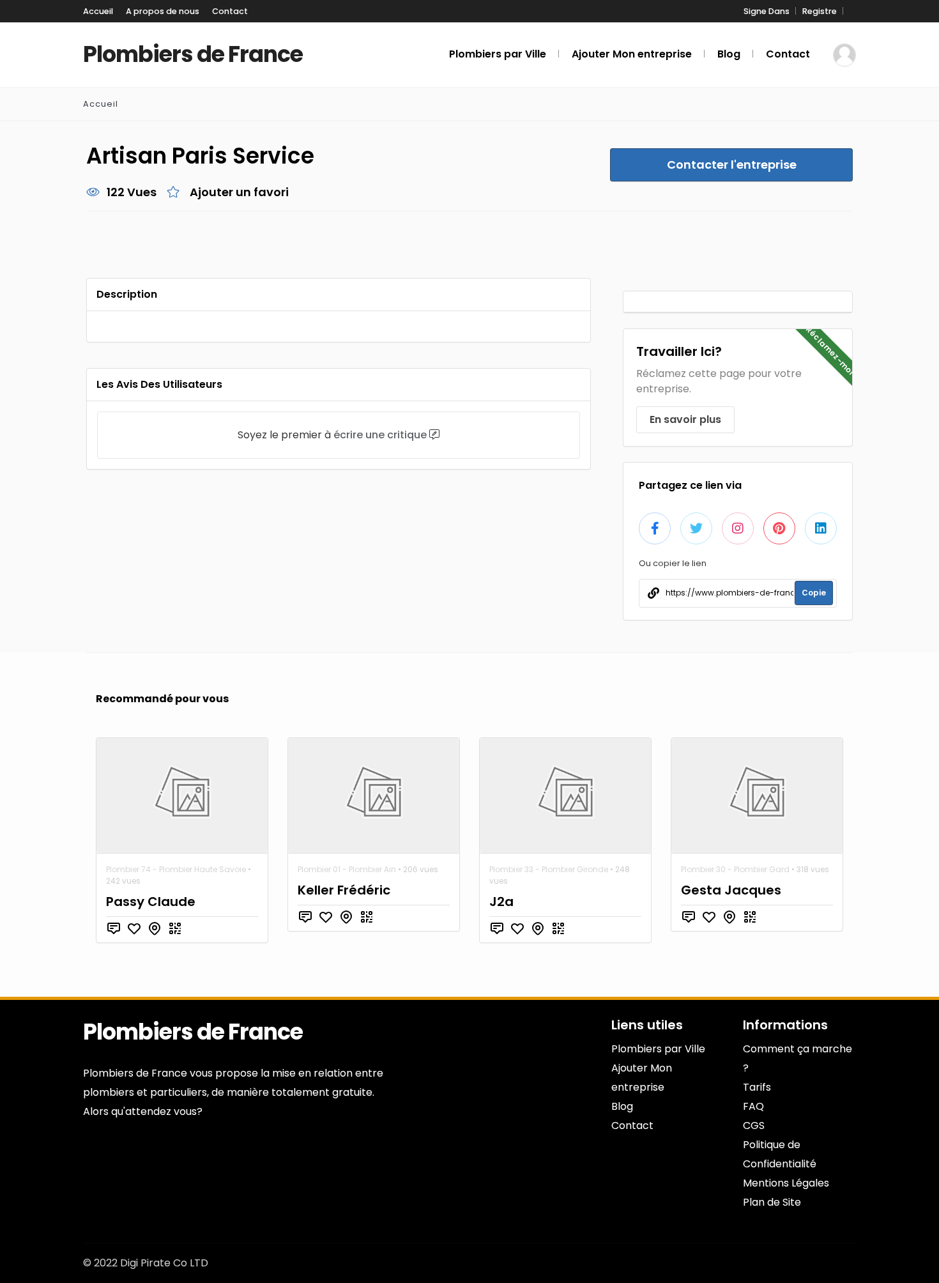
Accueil (98, 11)
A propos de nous (162, 11)
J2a (501, 901)
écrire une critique (380, 434)
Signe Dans (767, 11)
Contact (230, 11)
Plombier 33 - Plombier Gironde (548, 869)
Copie (814, 592)
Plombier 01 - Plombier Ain (347, 869)
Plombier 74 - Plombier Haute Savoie (176, 869)
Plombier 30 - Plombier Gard (735, 869)
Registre (819, 11)
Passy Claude (150, 901)
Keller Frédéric (344, 890)
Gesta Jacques (731, 890)
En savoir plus (685, 419)
